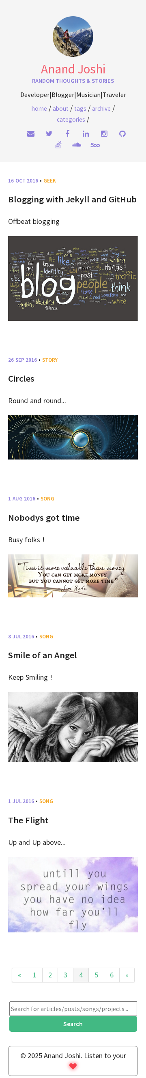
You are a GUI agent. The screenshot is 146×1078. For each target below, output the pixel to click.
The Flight (28, 820)
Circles (21, 378)
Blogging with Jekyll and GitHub (72, 199)
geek (49, 180)
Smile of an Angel (42, 655)
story (50, 359)
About (61, 108)
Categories (71, 119)
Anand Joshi (73, 69)
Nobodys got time (43, 517)
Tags (80, 108)
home (39, 108)
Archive (101, 108)
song (47, 498)
